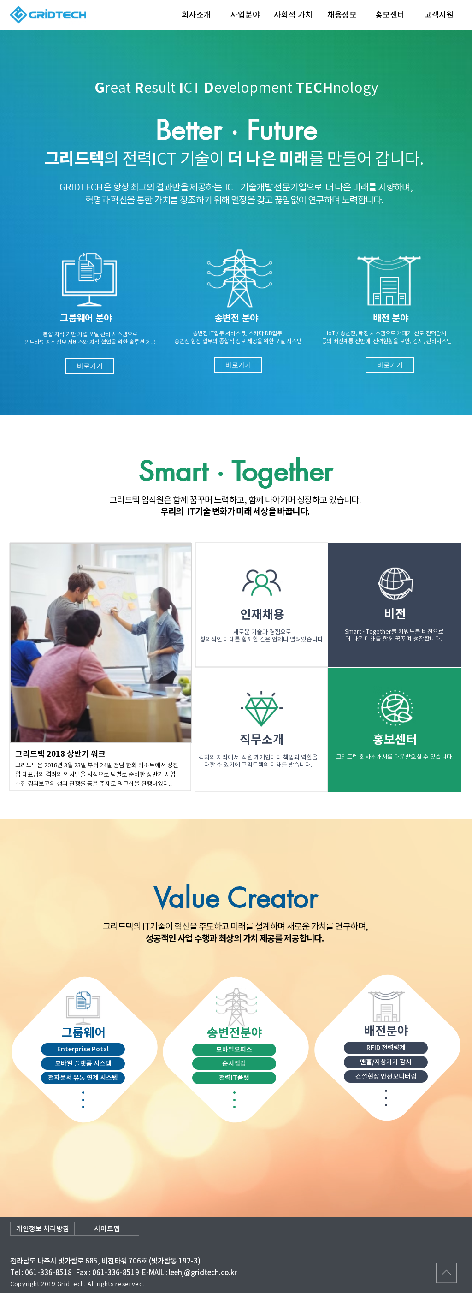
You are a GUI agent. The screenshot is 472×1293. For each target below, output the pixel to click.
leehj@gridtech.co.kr (203, 1273)
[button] (89, 366)
